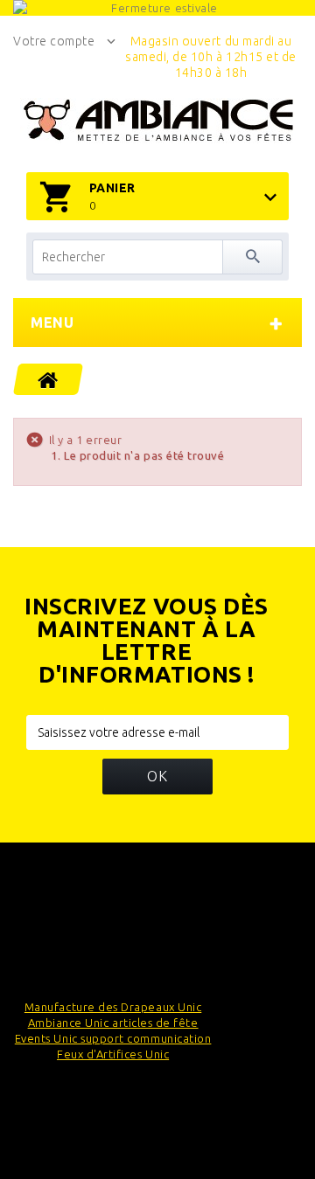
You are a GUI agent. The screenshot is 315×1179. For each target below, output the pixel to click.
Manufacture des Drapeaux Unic (112, 1007)
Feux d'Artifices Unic (113, 1054)
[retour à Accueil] (48, 379)
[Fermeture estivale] (157, 8)
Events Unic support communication (113, 1038)
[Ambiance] (158, 120)
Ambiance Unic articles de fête (113, 1022)
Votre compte (53, 41)
